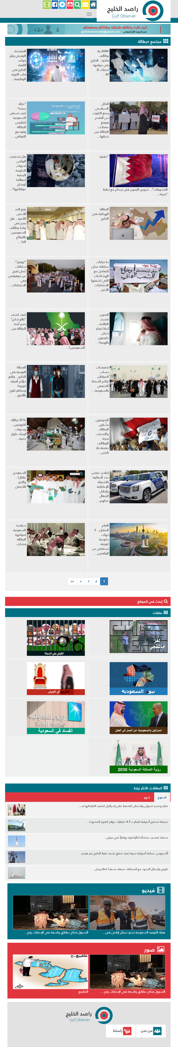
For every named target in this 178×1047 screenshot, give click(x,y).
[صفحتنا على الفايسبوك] (55, 4)
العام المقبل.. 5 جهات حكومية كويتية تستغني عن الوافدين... (100, 539)
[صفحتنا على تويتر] (62, 4)
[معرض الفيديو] (47, 4)
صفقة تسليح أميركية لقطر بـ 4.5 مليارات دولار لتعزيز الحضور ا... (127, 821)
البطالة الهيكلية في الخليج (100, 213)
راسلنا (117, 1030)
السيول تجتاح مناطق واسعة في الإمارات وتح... (133, 932)
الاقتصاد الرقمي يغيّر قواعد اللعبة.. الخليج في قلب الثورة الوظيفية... (18, 65)
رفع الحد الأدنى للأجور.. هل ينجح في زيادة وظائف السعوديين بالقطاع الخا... (18, 225)
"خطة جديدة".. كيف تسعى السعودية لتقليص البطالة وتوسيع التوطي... (18, 120)
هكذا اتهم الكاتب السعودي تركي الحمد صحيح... (56, 932)
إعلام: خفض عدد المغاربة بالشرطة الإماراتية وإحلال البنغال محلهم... (100, 486)
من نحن (147, 1030)
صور (150, 949)
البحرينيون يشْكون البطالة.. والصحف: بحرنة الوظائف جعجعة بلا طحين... (102, 436)
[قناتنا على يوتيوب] (70, 4)
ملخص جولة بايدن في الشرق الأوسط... (61, 991)
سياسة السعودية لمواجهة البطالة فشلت (19, 535)
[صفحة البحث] (77, 4)
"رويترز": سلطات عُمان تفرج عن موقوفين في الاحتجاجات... (17, 273)
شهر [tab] (147, 797)
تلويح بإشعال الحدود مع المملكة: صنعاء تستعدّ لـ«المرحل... (130, 869)
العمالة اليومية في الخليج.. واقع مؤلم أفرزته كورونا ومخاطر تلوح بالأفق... (17, 381)
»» (72, 581)
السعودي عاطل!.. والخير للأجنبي (19, 479)
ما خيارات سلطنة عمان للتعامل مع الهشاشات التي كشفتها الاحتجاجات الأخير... (100, 276)
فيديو (148, 890)
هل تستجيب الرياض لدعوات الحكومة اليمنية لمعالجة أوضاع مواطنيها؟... (17, 173)
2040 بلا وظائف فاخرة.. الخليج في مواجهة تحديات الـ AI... (100, 62)
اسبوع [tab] (162, 797)
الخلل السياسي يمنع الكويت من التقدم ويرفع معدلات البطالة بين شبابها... (100, 120)
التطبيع (160, 991)
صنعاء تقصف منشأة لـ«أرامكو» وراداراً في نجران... (136, 837)
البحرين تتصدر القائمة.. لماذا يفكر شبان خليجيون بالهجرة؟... (102, 328)
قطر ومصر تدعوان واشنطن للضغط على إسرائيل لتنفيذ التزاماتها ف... (123, 805)
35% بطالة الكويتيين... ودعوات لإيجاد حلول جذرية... (18, 429)
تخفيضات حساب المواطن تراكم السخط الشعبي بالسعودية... (100, 378)
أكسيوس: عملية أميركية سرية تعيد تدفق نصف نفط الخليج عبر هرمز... (123, 853)
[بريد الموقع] (85, 4)
